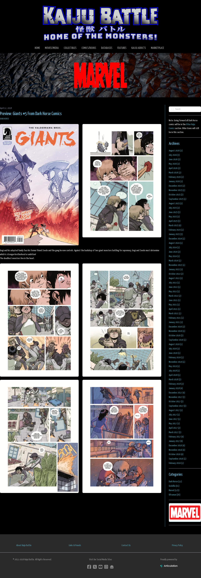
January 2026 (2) (176, 181)
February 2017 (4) (176, 437)
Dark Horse (4, 119)
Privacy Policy (177, 545)
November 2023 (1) (177, 265)
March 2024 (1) (175, 261)
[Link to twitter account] (95, 567)
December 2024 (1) (177, 239)
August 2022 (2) (176, 278)
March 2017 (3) (175, 432)
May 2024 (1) (174, 256)
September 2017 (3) (177, 406)
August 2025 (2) (176, 203)
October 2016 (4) (176, 454)
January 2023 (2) (176, 269)
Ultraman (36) (174, 495)
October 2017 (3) (176, 401)
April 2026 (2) (174, 168)
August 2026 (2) (176, 150)
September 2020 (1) (177, 340)
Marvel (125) (174, 490)
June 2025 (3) (174, 212)
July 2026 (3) (174, 155)
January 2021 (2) (176, 322)
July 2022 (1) (174, 283)
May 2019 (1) (174, 366)
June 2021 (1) (174, 300)
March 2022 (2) (175, 296)
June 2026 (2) (174, 159)
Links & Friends (75, 545)
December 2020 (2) (177, 327)
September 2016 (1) (177, 459)
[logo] (100, 23)
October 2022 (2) (176, 274)
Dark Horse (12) (175, 481)
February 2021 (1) (176, 318)
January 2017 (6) (176, 441)
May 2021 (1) (174, 305)
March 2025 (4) (175, 225)
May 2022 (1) (174, 291)
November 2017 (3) (177, 397)
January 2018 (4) (176, 388)
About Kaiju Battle (23, 545)
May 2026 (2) (174, 164)
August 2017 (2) (176, 410)
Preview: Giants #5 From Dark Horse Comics (31, 114)
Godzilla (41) (174, 486)
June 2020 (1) (174, 353)
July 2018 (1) (174, 371)
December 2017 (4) (177, 393)
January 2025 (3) (176, 234)
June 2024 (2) (174, 252)
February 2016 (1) (176, 463)
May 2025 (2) (174, 217)
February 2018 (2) (176, 384)
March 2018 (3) (175, 379)
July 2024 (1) (174, 247)
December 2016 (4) (177, 445)
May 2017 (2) (174, 423)
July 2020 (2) (174, 349)
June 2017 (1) (174, 419)
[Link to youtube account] (100, 567)
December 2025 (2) (177, 186)
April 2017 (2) (174, 428)
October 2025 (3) (176, 195)
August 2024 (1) (176, 243)
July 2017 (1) (174, 415)
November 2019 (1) (177, 362)
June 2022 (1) (174, 287)
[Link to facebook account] (89, 567)
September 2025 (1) (177, 199)
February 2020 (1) (176, 357)
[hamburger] (6, 5)
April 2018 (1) (174, 375)
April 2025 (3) (174, 221)
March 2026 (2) (175, 172)
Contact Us (126, 545)
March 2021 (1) (175, 313)
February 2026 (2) (176, 177)
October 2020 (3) (176, 335)
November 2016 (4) (177, 450)
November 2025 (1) (177, 190)
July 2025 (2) (174, 208)
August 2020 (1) (176, 344)
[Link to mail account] (112, 567)
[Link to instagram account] (106, 567)
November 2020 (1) (177, 331)
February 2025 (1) (176, 230)
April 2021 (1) (174, 309)
